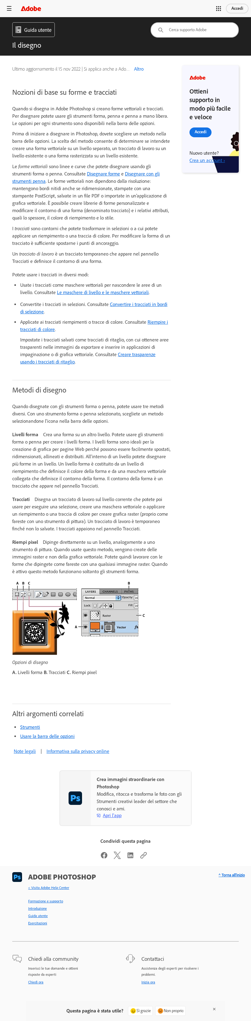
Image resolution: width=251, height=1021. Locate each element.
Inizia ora (148, 982)
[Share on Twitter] (117, 857)
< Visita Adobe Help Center (48, 888)
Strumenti (30, 727)
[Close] (214, 1009)
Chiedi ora (35, 982)
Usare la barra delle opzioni (47, 736)
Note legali (25, 751)
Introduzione (37, 908)
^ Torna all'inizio (232, 875)
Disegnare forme (103, 174)
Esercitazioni (37, 923)
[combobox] (195, 30)
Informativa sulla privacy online (78, 751)
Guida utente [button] (37, 30)
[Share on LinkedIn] (130, 857)
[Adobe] (30, 8)
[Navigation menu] (9, 8)
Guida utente (38, 916)
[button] (218, 8)
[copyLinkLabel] (143, 857)
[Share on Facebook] (104, 857)
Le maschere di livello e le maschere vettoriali (103, 292)
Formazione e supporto (45, 901)
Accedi (237, 8)
